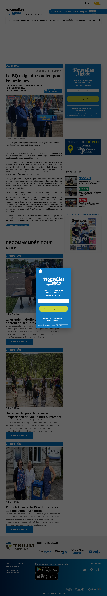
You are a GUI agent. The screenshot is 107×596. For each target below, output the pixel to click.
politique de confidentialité (62, 324)
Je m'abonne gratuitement (53, 309)
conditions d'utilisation (46, 325)
